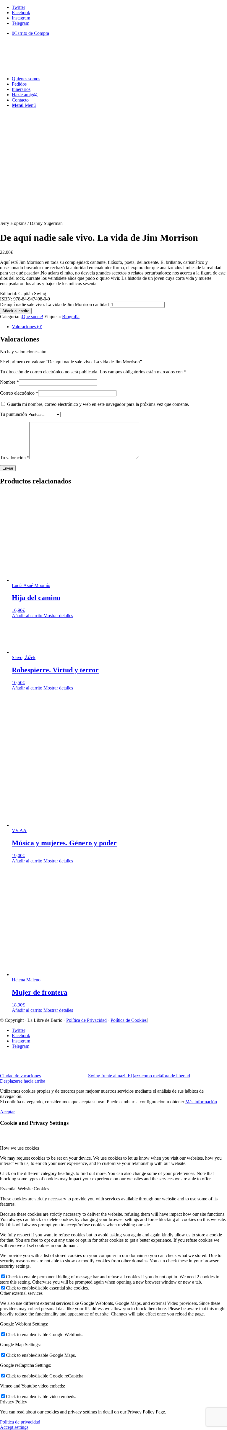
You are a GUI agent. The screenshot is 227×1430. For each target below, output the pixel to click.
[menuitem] (119, 78)
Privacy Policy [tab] (13, 1401)
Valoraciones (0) (27, 326)
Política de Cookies (129, 1020)
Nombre (9, 382)
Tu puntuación (13, 414)
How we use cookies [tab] (19, 1147)
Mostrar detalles (57, 615)
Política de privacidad (20, 1421)
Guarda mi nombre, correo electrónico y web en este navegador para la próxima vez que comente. (98, 404)
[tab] (119, 326)
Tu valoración (14, 457)
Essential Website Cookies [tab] (24, 1188)
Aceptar (7, 1111)
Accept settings (14, 1427)
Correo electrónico (19, 393)
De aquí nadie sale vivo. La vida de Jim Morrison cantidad (54, 304)
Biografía (71, 316)
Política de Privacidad (86, 1020)
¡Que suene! (31, 316)
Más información (201, 1101)
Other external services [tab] (21, 1293)
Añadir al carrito (15, 311)
